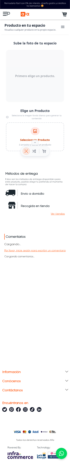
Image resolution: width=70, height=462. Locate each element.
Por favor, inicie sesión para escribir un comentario (35, 250)
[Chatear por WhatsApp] (61, 453)
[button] (58, 213)
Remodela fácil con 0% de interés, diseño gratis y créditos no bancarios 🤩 (35, 4)
